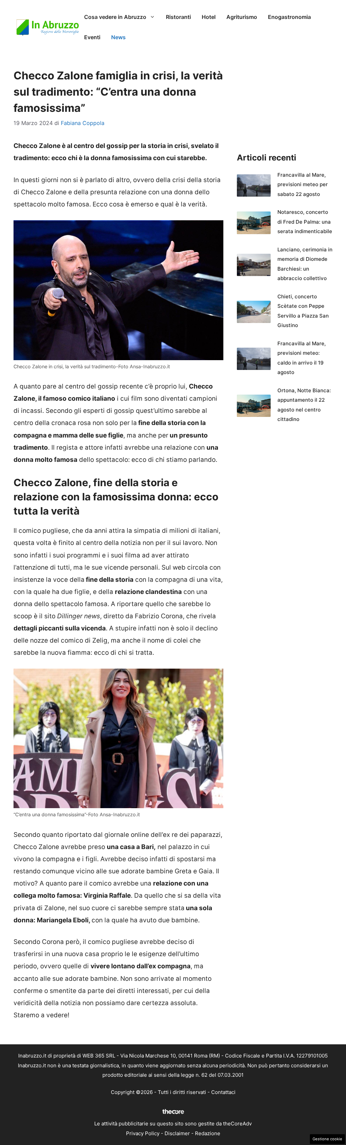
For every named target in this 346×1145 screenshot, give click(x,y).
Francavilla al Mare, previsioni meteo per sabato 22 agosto (302, 184)
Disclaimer (177, 1133)
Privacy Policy (142, 1133)
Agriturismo (241, 17)
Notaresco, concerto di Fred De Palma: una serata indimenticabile (304, 221)
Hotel (209, 17)
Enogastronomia (289, 17)
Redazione (207, 1133)
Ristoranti (178, 17)
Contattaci (223, 1092)
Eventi (92, 37)
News (118, 37)
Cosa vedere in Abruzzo (115, 17)
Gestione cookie (327, 1139)
